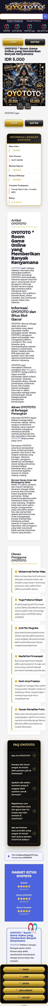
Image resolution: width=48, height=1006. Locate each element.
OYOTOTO (16, 268)
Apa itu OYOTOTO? (20, 755)
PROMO (26, 969)
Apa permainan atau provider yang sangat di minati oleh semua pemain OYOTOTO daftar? (21, 833)
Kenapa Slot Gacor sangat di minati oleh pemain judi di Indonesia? (21, 769)
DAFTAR (35, 42)
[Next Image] (43, 85)
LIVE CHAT (26, 998)
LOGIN (13, 42)
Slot (19, 484)
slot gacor (31, 370)
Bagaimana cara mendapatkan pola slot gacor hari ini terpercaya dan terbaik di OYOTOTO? (21, 811)
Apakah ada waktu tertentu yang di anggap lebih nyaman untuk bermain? (20, 788)
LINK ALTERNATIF (25, 991)
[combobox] (21, 16)
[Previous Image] (5, 85)
